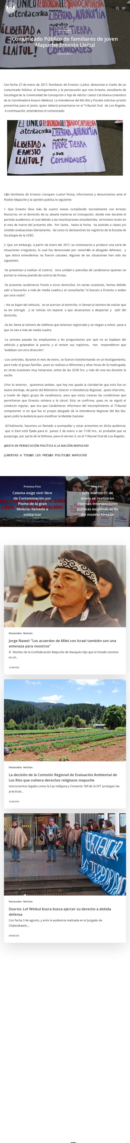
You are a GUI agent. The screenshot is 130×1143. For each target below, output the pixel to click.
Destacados (64, 30)
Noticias (27, 633)
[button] (124, 8)
